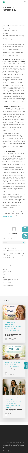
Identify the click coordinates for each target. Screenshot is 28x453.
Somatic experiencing (8, 285)
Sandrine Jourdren (14, 233)
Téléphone (25, 231)
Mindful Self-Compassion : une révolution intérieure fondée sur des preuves (12, 251)
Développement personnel (9, 272)
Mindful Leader (6, 280)
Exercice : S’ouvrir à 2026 (8, 257)
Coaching (5, 269)
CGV (4, 447)
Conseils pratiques (7, 271)
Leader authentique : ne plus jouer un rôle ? (13, 255)
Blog (8, 21)
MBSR (4, 277)
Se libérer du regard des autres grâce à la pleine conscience (14, 260)
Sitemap (22, 444)
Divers (4, 274)
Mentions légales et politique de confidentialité (13, 445)
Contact (25, 237)
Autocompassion (6, 268)
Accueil (4, 21)
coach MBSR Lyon (7, 444)
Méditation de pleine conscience (10, 279)
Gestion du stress (7, 276)
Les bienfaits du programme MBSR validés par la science (14, 254)
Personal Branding (7, 282)
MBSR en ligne (15, 444)
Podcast (4, 283)
